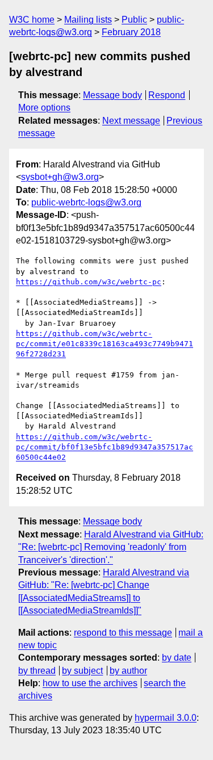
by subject (82, 670)
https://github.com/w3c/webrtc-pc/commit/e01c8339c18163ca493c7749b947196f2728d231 (104, 343)
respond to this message (123, 632)
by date (176, 657)
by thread (37, 670)
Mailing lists (88, 19)
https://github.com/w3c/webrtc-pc (88, 282)
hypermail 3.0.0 (166, 718)
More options (44, 107)
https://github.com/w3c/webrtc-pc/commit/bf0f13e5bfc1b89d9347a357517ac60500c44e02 (104, 447)
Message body (112, 95)
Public (134, 19)
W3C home (32, 19)
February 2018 (131, 32)
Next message (131, 120)
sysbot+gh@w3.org (60, 177)
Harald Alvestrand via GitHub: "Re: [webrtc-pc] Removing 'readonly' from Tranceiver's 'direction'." (110, 547)
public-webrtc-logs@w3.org (86, 202)
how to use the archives (90, 683)
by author (128, 670)
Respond (166, 95)
